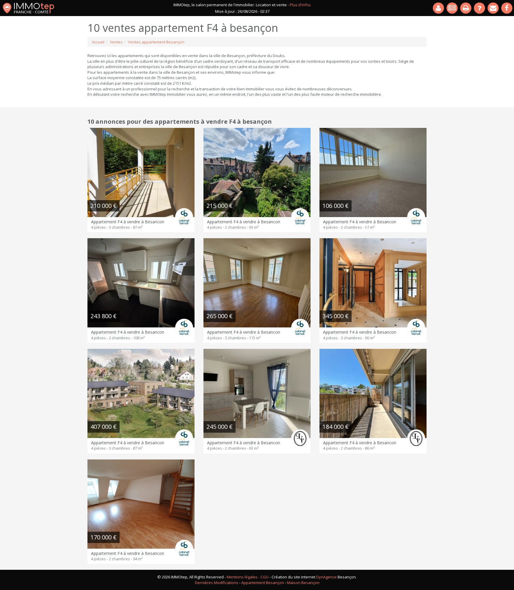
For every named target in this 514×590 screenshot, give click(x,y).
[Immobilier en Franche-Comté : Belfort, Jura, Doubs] (28, 8)
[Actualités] (452, 8)
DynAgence (326, 577)
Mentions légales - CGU (248, 577)
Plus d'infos (300, 4)
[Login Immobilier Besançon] (439, 8)
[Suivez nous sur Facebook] (507, 8)
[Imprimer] (466, 8)
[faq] (480, 8)
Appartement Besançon (262, 582)
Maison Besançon (303, 582)
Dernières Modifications (216, 582)
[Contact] (493, 8)
